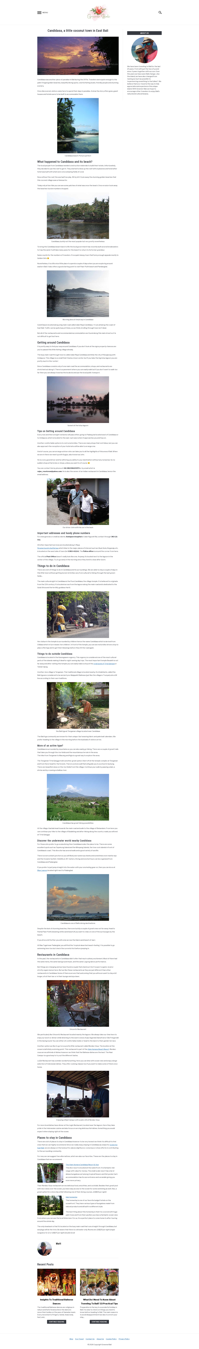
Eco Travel (79, 1339)
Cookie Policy (111, 1339)
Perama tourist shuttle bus (48, 548)
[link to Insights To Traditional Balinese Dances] (56, 1282)
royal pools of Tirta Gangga (104, 664)
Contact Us (90, 1339)
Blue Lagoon (42, 870)
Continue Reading (56, 1322)
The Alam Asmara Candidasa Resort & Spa (82, 1165)
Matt (58, 1243)
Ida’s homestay (71, 1197)
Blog (71, 1339)
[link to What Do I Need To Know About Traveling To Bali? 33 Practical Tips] (99, 1282)
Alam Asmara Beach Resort (98, 1049)
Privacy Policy (124, 1339)
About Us (100, 1339)
